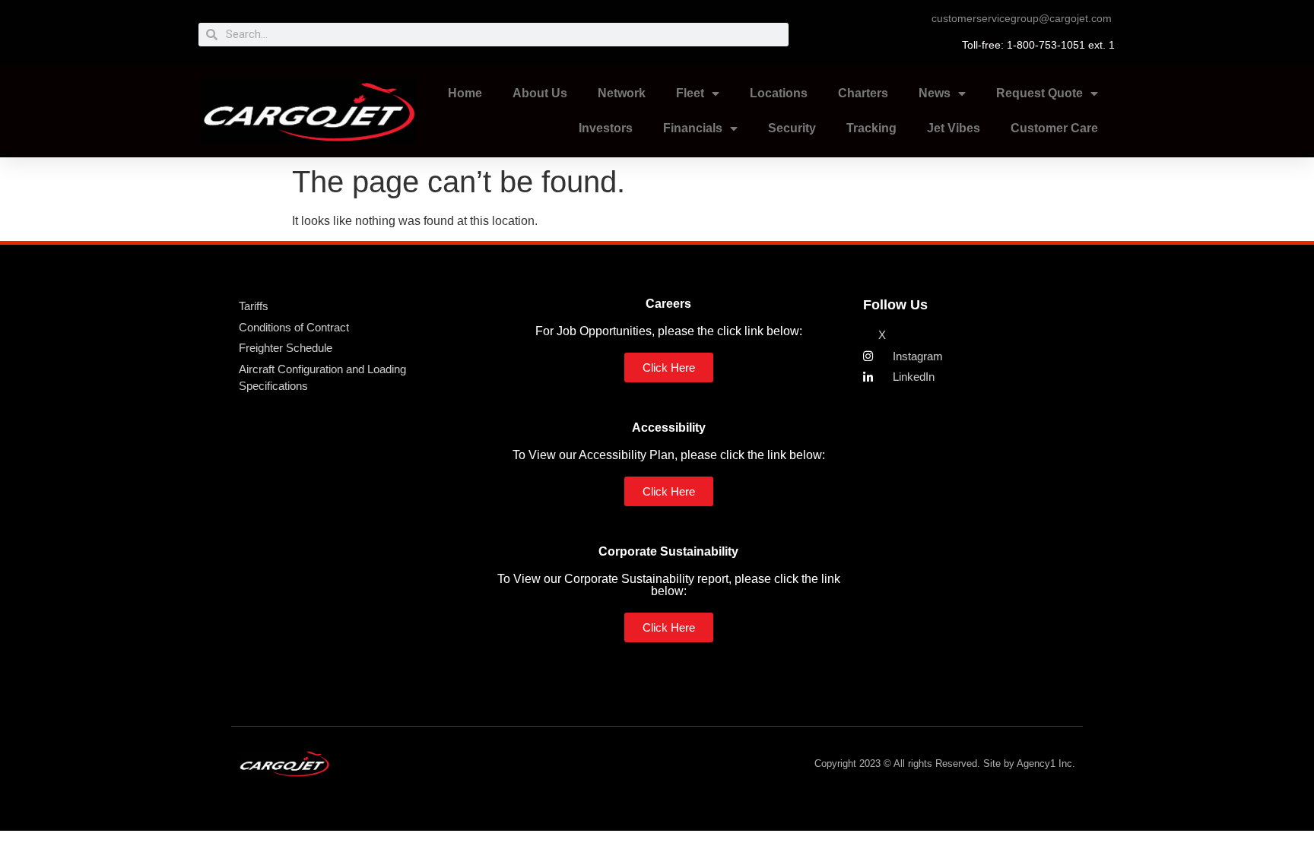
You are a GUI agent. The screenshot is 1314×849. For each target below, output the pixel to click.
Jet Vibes (953, 128)
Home (465, 93)
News (935, 93)
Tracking (871, 128)
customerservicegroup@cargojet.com (1022, 18)
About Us (540, 93)
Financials (692, 128)
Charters (863, 93)
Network (622, 93)
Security (792, 128)
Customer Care (1054, 128)
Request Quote (1039, 93)
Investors (606, 128)
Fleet (690, 93)
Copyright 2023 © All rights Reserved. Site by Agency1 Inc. (944, 763)
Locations (779, 93)
